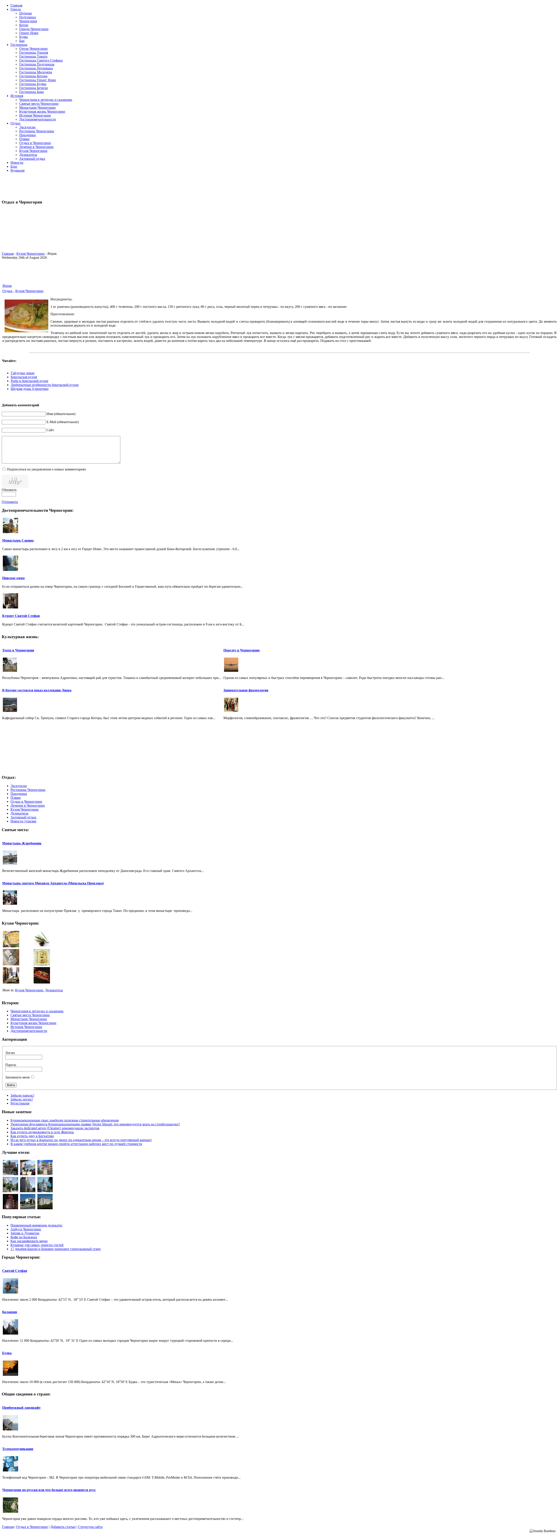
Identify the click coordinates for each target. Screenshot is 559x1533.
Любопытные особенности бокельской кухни (45, 385)
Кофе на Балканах (23, 1237)
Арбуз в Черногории (25, 1229)
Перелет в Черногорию (241, 650)
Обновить (9, 490)
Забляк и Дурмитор (24, 1233)
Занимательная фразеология (245, 690)
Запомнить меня (17, 1077)
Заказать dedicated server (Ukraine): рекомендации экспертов (54, 1128)
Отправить (10, 502)
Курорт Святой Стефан (21, 616)
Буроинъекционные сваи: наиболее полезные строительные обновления (64, 1120)
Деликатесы (54, 990)
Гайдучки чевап (23, 373)
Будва (7, 1353)
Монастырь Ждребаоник (21, 843)
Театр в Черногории (18, 650)
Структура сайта (90, 1527)
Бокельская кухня (24, 377)
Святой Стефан (14, 1271)
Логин (10, 1053)
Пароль (10, 1065)
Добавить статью (63, 1527)
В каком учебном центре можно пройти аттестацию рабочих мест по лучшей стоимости (76, 1144)
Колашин (9, 1312)
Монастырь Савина (18, 540)
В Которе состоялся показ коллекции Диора (36, 690)
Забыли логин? (21, 1099)
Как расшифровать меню (29, 1241)
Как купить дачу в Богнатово (32, 1136)
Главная (8, 253)
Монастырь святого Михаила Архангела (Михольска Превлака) (53, 883)
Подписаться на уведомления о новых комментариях (46, 469)
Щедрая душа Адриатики (29, 389)
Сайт (50, 430)
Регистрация (19, 1103)
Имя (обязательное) (61, 414)
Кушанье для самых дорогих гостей (37, 1245)
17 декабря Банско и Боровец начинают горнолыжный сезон (55, 1249)
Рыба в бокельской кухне (29, 381)
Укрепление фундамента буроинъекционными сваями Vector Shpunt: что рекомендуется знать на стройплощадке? (95, 1124)
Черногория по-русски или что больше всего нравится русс (49, 1490)
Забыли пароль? (22, 1095)
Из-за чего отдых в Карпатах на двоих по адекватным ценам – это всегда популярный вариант (81, 1140)
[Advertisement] (279, 186)
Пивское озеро (13, 578)
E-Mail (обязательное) (63, 422)
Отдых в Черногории (32, 1527)
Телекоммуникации (17, 1449)
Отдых (7, 291)
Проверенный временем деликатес (36, 1225)
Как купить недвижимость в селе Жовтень (42, 1132)
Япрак (7, 286)
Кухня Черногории (30, 253)
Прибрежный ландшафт (21, 1407)
